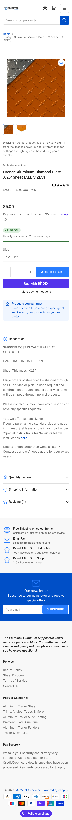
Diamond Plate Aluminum (21, 722)
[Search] (64, 20)
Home (6, 33)
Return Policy (12, 670)
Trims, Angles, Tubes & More (23, 711)
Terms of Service (15, 680)
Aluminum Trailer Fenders (21, 727)
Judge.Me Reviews (47, 552)
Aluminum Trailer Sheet (19, 706)
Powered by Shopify (55, 790)
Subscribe (55, 609)
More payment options (36, 291)
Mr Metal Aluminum (15, 165)
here (24, 438)
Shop (38, 562)
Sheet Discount (14, 675)
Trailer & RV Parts (15, 733)
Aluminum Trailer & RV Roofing (25, 717)
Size (6, 249)
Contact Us (11, 686)
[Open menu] (64, 8)
